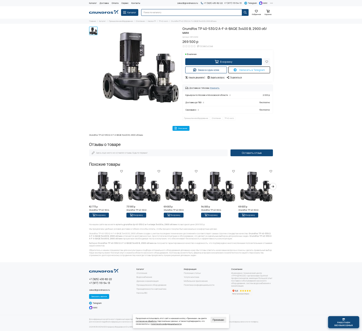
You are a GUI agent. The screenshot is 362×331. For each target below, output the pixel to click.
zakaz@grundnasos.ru (187, 3)
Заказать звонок (99, 296)
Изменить (214, 88)
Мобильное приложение (196, 281)
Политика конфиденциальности (199, 285)
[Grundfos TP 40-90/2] (143, 186)
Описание (182, 128)
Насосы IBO (141, 293)
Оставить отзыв (252, 153)
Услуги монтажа (191, 277)
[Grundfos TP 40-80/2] (181, 186)
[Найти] (245, 12)
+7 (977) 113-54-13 (233, 3)
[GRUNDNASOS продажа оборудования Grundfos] (103, 12)
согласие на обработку (146, 321)
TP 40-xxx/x (163, 21)
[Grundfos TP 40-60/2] (255, 186)
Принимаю (218, 319)
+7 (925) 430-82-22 (213, 3)
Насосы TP (152, 21)
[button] (89, 186)
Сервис (125, 3)
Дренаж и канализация (147, 281)
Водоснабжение (144, 277)
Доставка (104, 3)
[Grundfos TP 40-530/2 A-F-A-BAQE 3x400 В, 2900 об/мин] (139, 67)
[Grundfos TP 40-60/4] (218, 186)
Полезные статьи (192, 273)
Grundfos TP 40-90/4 (99, 210)
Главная (92, 21)
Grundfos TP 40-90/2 (136, 210)
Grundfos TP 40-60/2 (248, 210)
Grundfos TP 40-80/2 (174, 210)
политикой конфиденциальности (166, 324)
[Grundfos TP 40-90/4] (106, 186)
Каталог (93, 3)
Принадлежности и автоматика (151, 289)
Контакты (135, 3)
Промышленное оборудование (121, 21)
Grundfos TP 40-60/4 (211, 210)
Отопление (140, 21)
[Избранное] (266, 61)
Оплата (115, 3)
